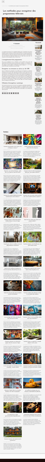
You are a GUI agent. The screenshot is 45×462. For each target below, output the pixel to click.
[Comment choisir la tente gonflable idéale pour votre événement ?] (32, 309)
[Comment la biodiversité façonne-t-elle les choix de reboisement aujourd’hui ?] (38, 95)
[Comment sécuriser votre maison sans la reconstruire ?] (13, 431)
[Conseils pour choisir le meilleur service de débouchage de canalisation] (13, 236)
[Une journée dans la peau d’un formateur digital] (38, 80)
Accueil (3, 5)
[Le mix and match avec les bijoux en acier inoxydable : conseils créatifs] (13, 358)
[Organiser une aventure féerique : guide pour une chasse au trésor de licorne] (13, 163)
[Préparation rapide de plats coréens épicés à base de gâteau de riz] (32, 261)
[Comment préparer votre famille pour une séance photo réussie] (32, 236)
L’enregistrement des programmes (17, 45)
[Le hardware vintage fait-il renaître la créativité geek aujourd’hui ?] (38, 112)
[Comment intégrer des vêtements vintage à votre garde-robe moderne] (32, 285)
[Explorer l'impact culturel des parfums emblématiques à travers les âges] (13, 212)
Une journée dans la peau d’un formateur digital (38, 84)
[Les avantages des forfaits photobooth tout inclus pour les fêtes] (13, 309)
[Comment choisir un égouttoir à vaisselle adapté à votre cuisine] (32, 334)
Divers (6, 5)
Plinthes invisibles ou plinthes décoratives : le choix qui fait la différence (38, 52)
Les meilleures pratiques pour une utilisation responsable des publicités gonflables (32, 391)
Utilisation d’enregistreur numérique (16, 48)
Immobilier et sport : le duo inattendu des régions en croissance (38, 69)
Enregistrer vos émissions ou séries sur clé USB (17, 46)
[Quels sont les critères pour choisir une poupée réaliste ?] (32, 212)
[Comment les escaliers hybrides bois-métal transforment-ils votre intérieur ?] (13, 188)
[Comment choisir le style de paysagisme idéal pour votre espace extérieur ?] (32, 163)
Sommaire (17, 43)
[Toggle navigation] (3, 1)
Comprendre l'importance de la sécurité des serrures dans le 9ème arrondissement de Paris (32, 416)
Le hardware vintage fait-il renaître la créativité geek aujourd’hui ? (38, 117)
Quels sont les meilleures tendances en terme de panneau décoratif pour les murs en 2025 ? (13, 270)
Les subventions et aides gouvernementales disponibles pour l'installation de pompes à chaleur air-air (12, 416)
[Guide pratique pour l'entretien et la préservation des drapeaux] (32, 139)
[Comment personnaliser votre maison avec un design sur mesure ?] (13, 139)
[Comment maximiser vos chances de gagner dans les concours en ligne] (13, 334)
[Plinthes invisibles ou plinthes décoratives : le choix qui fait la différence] (38, 47)
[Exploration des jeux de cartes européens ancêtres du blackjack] (13, 285)
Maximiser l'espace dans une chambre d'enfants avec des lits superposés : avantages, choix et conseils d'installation (12, 391)
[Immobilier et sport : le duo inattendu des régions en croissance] (38, 64)
